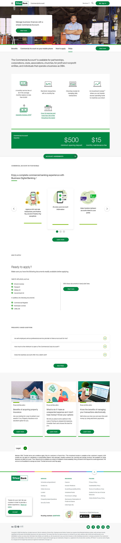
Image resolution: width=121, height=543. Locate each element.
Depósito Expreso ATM (23, 115)
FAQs (70, 49)
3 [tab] (64, 231)
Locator (43, 492)
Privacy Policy (93, 482)
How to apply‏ (61, 49)
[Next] (107, 208)
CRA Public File (69, 505)
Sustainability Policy (94, 485)
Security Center (45, 502)
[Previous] (14, 208)
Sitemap (43, 496)
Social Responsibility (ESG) (73, 489)
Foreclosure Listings (71, 496)
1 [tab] (57, 231)
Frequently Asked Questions (49, 499)
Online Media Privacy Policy (97, 498)
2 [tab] (60, 231)
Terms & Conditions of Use (96, 489)
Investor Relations (70, 485)
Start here (23, 31)
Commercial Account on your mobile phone (36, 49)
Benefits (14, 49)
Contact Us (44, 485)
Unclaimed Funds (70, 492)
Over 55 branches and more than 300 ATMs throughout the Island (48, 115)
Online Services (45, 489)
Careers (67, 482)
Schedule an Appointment (48, 482)
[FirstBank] (21, 3)
